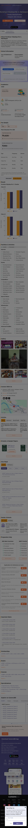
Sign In (18, 823)
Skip (11, 823)
